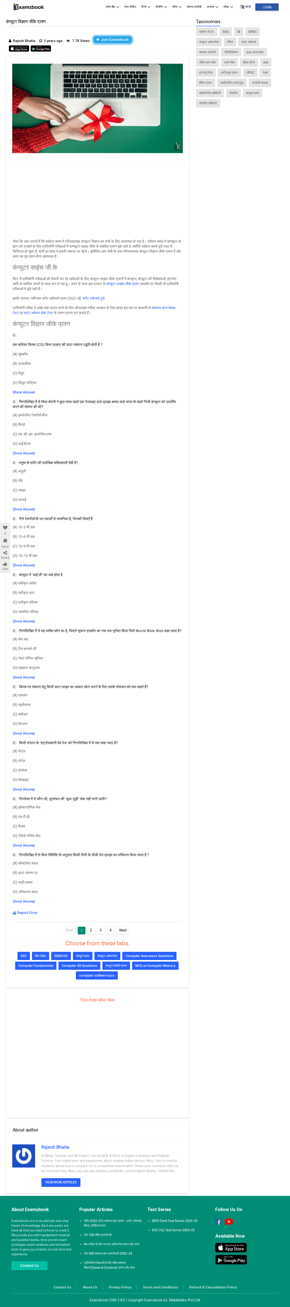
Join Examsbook (115, 39)
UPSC (250, 72)
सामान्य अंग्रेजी (194, 6)
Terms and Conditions (160, 1287)
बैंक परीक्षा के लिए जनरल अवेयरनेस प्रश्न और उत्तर (112, 1244)
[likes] (5, 527)
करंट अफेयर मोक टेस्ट (38, 313)
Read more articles (61, 1182)
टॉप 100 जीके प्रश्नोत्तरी (97, 1235)
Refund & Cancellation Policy (213, 1287)
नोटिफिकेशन (231, 52)
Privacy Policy (120, 1287)
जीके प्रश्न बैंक (207, 62)
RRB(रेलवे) (61, 956)
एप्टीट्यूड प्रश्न (229, 72)
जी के (144, 6)
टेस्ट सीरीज (130, 6)
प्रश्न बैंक (111, 6)
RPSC (253, 32)
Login (267, 7)
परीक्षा (226, 6)
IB (238, 32)
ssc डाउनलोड (255, 52)
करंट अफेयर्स (249, 42)
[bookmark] (5, 540)
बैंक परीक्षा (40, 956)
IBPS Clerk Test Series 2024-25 (174, 1221)
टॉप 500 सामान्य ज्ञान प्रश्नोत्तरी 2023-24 (108, 1253)
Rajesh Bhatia (55, 1147)
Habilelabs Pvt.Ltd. (185, 1300)
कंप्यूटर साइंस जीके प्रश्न (122, 284)
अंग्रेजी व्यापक (260, 83)
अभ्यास (211, 6)
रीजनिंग (160, 6)
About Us (90, 1287)
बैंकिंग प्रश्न (205, 83)
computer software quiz (97, 975)
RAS (226, 32)
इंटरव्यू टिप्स (206, 72)
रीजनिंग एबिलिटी (208, 103)
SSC (24, 956)
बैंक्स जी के (249, 62)
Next (123, 930)
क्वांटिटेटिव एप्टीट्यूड (232, 83)
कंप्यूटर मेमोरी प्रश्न (116, 965)
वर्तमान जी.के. (206, 32)
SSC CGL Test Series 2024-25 (173, 1230)
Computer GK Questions (79, 965)
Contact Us (29, 1265)
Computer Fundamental (35, 965)
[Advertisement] (97, 199)
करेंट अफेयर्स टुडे (93, 298)
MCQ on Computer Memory (155, 965)
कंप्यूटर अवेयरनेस (107, 956)
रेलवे (265, 72)
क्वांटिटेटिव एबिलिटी (210, 93)
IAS (265, 62)
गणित (175, 6)
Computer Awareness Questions (149, 956)
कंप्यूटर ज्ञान (82, 956)
